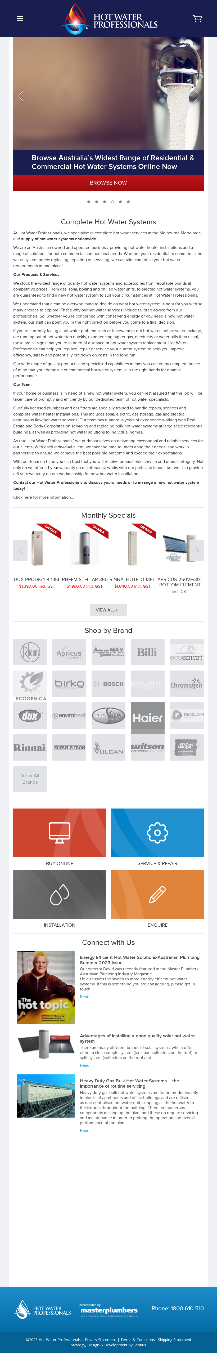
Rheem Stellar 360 (85, 579)
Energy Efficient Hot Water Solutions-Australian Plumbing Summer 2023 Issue (140, 960)
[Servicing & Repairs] (157, 833)
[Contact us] (157, 894)
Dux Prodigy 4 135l (37, 579)
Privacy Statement (100, 1339)
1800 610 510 (187, 1308)
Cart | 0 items (197, 18)
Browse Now (108, 183)
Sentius (140, 1344)
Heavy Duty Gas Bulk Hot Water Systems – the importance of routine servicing (129, 1083)
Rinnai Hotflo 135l (132, 579)
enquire (158, 925)
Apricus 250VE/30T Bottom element (179, 582)
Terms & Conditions (137, 1339)
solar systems (157, 1047)
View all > (107, 610)
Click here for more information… (43, 497)
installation (59, 925)
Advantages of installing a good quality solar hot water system (137, 1038)
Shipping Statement (174, 1339)
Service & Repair (157, 863)
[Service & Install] (59, 894)
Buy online (59, 863)
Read (84, 996)
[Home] (108, 18)
